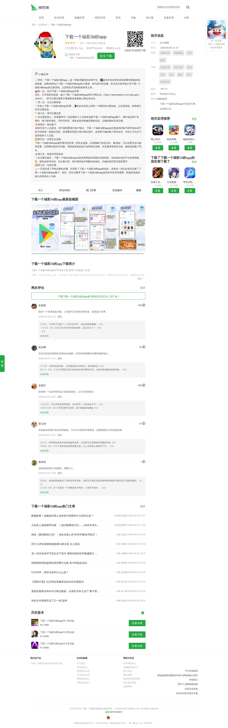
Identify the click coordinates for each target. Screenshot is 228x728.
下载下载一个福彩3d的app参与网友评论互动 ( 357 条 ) (88, 296)
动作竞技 (178, 67)
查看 (157, 147)
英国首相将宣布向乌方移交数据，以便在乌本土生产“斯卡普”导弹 (65, 591)
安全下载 (106, 56)
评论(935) (64, 190)
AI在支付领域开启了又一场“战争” (49, 600)
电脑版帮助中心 (130, 667)
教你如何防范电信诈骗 (187, 693)
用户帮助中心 (129, 663)
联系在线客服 (191, 688)
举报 (2, 363)
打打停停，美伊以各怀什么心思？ (50, 572)
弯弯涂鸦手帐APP (190, 182)
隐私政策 (162, 98)
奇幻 (162, 74)
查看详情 (137, 623)
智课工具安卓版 (158, 182)
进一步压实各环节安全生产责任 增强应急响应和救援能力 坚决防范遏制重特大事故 (65, 553)
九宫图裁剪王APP (174, 182)
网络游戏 (165, 81)
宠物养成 (165, 67)
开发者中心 (82, 667)
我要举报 (127, 686)
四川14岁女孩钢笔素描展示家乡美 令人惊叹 (55, 544)
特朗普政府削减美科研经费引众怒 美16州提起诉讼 (59, 562)
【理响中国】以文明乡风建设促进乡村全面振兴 (57, 581)
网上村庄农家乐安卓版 (158, 139)
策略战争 (165, 52)
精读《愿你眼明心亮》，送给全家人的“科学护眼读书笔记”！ (64, 534)
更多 (142, 288)
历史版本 (117, 190)
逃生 (171, 74)
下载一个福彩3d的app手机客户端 (46, 663)
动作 (189, 74)
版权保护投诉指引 (132, 678)
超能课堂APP (190, 139)
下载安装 (101, 42)
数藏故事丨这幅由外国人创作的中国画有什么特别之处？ (62, 515)
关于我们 (81, 663)
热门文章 (91, 190)
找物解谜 (178, 52)
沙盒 (189, 52)
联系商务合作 (83, 670)
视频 (138, 190)
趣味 (162, 60)
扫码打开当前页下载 (135, 50)
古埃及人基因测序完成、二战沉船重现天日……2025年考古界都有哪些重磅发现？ (65, 525)
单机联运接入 (83, 682)
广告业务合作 (83, 674)
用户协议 (127, 670)
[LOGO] (40, 7)
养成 (189, 67)
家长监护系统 (129, 682)
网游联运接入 (83, 678)
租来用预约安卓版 (174, 139)
